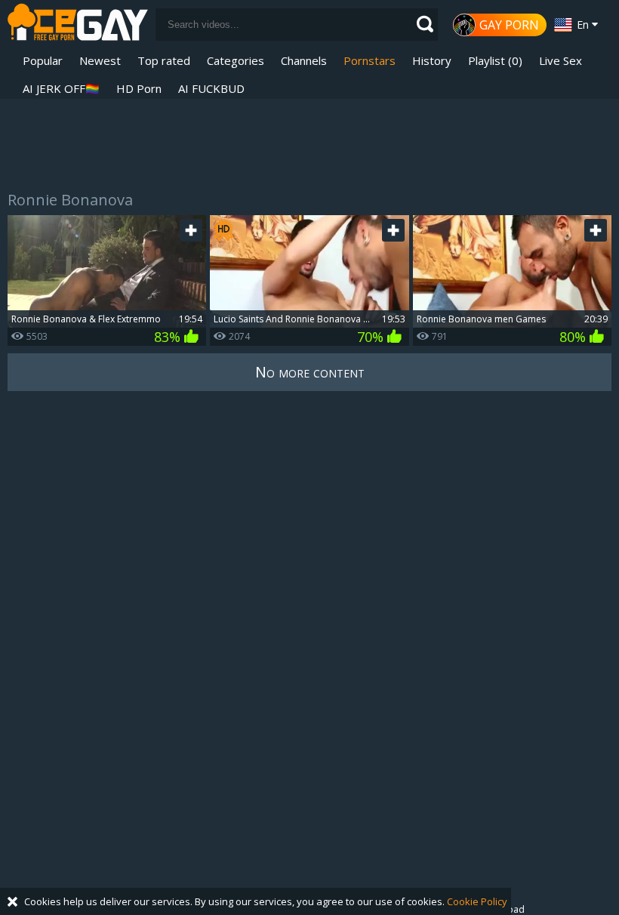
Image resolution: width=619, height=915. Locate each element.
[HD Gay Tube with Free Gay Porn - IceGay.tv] (78, 24)
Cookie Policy (477, 901)
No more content (310, 372)
